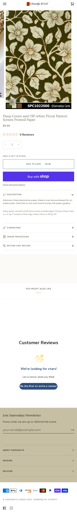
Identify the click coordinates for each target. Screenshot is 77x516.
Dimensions (14, 228)
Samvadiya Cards (15, 499)
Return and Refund (19, 246)
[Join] (69, 430)
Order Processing (18, 237)
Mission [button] (7, 460)
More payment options (14, 184)
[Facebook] (4, 508)
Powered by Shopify (45, 499)
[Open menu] (8, 4)
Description (14, 194)
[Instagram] (11, 508)
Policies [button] (8, 471)
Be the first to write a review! (38, 386)
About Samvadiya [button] (13, 450)
